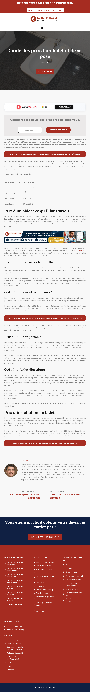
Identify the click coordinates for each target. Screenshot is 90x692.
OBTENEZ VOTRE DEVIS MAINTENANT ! (45, 10)
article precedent (31, 491)
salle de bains (80, 251)
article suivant (57, 491)
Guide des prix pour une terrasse (65, 496)
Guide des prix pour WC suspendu (25, 496)
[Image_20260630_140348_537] (45, 243)
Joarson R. (25, 461)
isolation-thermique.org (14, 630)
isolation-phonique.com (14, 626)
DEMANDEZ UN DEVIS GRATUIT (45, 537)
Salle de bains (45, 71)
